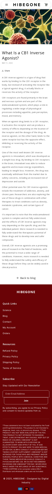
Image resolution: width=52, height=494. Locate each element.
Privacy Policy (10, 356)
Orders (6, 333)
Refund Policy (10, 350)
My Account (9, 327)
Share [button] (7, 70)
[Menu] (6, 4)
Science (7, 310)
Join (26, 401)
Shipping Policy (11, 362)
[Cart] (46, 4)
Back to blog (28, 278)
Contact (7, 321)
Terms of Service (12, 368)
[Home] (26, 4)
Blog (5, 316)
